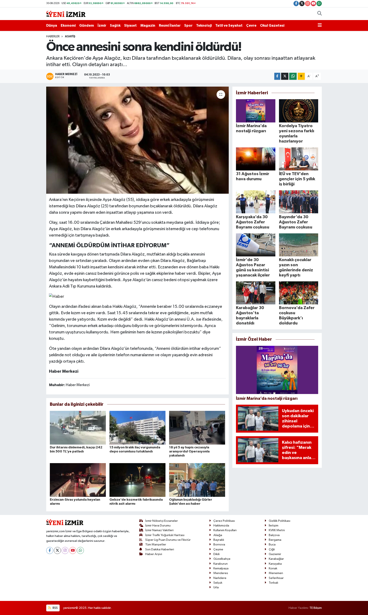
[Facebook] (49, 550)
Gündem (86, 25)
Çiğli (272, 549)
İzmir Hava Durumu (158, 525)
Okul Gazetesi (272, 25)
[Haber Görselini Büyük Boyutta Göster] (56, 296)
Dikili (216, 554)
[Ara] (319, 14)
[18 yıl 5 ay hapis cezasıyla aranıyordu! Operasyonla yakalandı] (197, 427)
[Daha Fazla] (301, 76)
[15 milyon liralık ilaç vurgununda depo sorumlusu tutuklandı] (137, 427)
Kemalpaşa (221, 568)
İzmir (102, 25)
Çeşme (218, 549)
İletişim (273, 525)
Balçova (274, 535)
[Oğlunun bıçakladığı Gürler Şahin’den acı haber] (197, 480)
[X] (57, 550)
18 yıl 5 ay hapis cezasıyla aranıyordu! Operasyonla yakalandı (189, 451)
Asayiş (70, 36)
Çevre (251, 25)
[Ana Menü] (320, 25)
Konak (273, 568)
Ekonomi (68, 25)
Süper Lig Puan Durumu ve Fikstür (168, 539)
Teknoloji (204, 25)
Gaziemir (275, 554)
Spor (188, 25)
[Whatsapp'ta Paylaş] (293, 76)
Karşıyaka (275, 563)
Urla (216, 587)
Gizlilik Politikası (279, 520)
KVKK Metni (277, 530)
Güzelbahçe (221, 558)
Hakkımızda (221, 525)
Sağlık (115, 25)
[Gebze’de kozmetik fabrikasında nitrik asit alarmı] (137, 480)
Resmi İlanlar (170, 25)
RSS (55, 607)
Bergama (275, 539)
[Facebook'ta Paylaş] (277, 76)
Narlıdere (219, 578)
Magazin (147, 25)
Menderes (220, 573)
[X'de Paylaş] (284, 76)
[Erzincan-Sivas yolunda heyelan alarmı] (78, 480)
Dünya (51, 25)
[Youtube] (72, 550)
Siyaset (130, 25)
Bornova (219, 544)
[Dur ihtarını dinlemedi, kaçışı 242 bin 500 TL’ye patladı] (78, 427)
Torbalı (273, 582)
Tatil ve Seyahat (229, 25)
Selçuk (217, 582)
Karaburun (220, 563)
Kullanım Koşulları (225, 530)
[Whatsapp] (80, 550)
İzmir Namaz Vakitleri (159, 530)
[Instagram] (65, 550)
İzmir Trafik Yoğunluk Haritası (164, 535)
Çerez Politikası (224, 520)
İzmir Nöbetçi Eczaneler (161, 520)
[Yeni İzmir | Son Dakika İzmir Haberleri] (65, 13)
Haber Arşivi (153, 554)
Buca (272, 544)
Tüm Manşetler (155, 544)
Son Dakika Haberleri (159, 549)
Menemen (276, 573)
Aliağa (217, 535)
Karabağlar (276, 558)
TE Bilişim (315, 607)
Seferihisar (276, 578)
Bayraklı (218, 539)
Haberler (53, 36)
